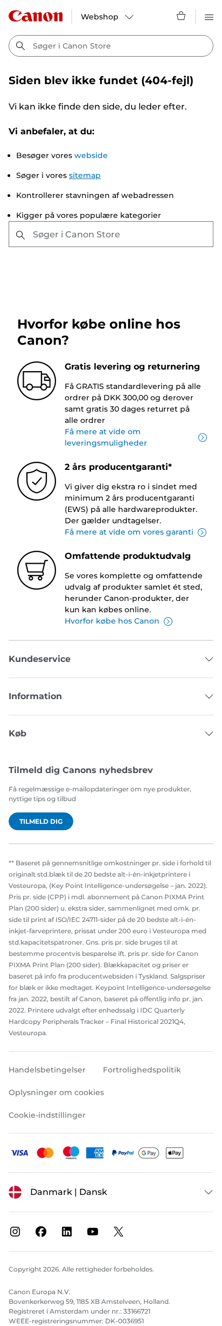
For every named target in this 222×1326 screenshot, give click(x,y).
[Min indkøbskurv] (181, 15)
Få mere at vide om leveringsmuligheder (106, 437)
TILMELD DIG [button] (41, 821)
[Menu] (209, 15)
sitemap (85, 175)
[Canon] (36, 16)
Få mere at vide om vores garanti (129, 532)
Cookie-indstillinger (47, 1115)
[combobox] (111, 46)
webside (91, 155)
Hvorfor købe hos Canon (112, 621)
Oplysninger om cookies (56, 1092)
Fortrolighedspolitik (142, 1070)
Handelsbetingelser (47, 1070)
